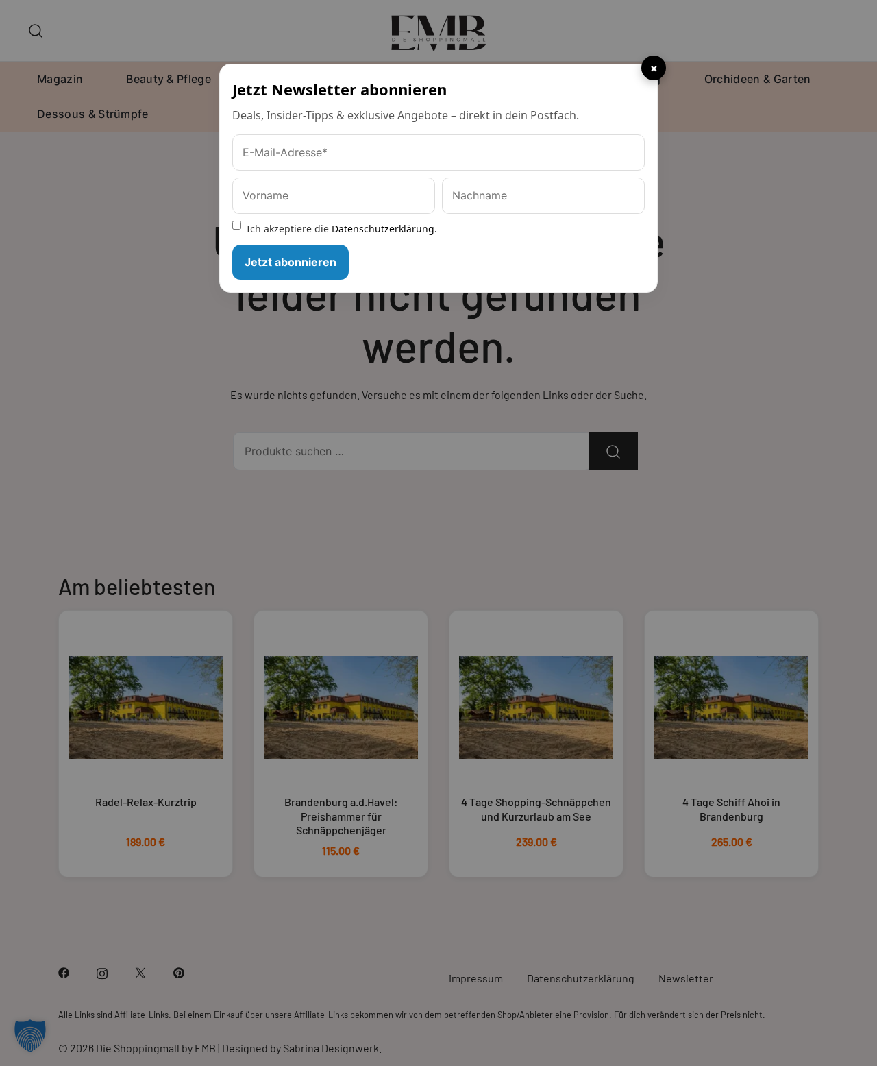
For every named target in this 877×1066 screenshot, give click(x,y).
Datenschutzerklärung (383, 228)
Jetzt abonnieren (290, 262)
